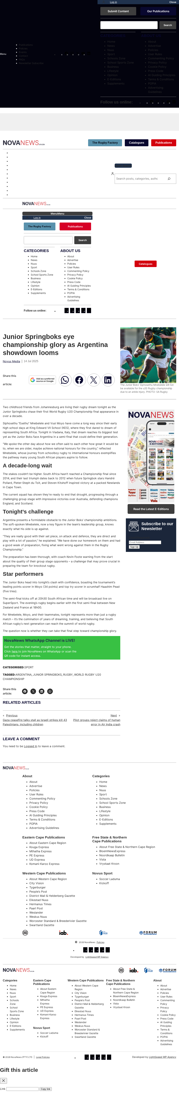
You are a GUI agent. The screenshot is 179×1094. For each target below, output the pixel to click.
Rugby (68, 674)
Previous (11, 715)
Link (2, 1089)
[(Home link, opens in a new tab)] (18, 970)
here (15, 651)
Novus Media (11, 361)
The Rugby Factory (105, 142)
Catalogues (136, 142)
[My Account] (104, 2)
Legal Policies (43, 1057)
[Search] (169, 179)
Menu (3, 54)
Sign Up (134, 547)
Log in (113, 2)
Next (114, 715)
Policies (100, 942)
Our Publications (158, 11)
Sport (29, 667)
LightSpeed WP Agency (97, 957)
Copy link (45, 1089)
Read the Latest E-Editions (151, 509)
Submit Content (118, 11)
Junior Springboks (47, 674)
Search (168, 25)
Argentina (24, 674)
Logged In (30, 746)
